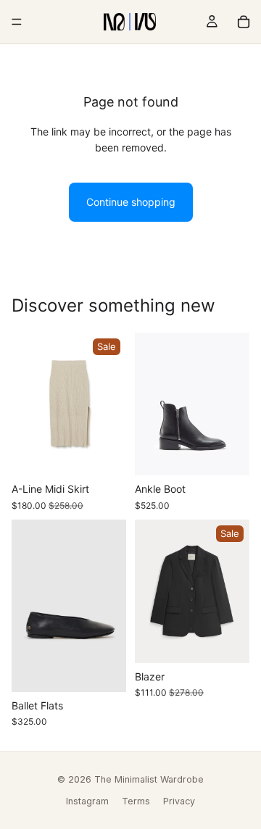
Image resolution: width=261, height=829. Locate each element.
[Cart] (244, 22)
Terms (136, 801)
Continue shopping (130, 202)
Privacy (179, 801)
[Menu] (16, 21)
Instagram (87, 801)
